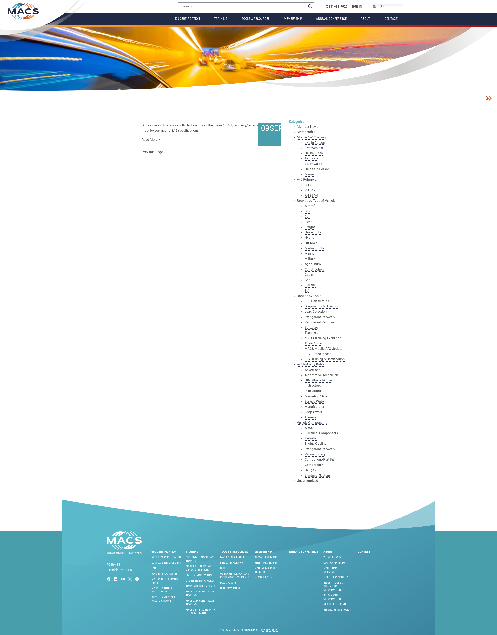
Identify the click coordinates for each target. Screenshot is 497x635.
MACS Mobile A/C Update (323, 349)
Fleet (308, 222)
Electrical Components (321, 433)
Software (311, 327)
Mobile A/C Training (311, 137)
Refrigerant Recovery (320, 317)
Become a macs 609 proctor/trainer (163, 599)
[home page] (124, 552)
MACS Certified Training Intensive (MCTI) (201, 611)
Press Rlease (321, 354)
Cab (307, 280)
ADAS (309, 428)
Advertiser (312, 370)
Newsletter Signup (335, 604)
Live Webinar (314, 148)
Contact (391, 19)
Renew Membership (266, 562)
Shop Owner (313, 412)
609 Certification (187, 19)
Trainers (310, 417)
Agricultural (313, 264)
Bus (307, 211)
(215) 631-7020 (337, 6)
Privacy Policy (269, 629)
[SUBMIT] (310, 6)
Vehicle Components (312, 422)
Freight (310, 227)
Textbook (311, 158)
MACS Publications (232, 557)
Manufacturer (314, 407)
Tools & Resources (256, 19)
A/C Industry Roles (310, 364)
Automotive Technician (321, 375)
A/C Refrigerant (308, 179)
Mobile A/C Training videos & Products (198, 568)
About (365, 19)
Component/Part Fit (319, 459)
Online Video (314, 153)
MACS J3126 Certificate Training (200, 593)
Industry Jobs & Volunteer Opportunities (333, 586)
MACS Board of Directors (332, 569)
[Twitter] (130, 579)
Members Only (263, 577)
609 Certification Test (165, 573)
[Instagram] (137, 579)
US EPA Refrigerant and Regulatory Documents (234, 575)
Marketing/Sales (317, 396)
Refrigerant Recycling (320, 322)
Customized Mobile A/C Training (200, 559)
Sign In (356, 6)
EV (307, 290)
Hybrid (309, 237)
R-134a (310, 190)
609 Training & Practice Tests (166, 581)
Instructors (313, 391)
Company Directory (335, 562)
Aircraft (310, 206)
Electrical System (317, 475)
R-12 (308, 185)
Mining (310, 253)
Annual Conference (331, 19)
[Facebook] (109, 579)
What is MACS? (332, 557)
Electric (310, 285)
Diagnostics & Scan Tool (322, 306)
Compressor (314, 465)
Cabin (309, 275)
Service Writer (315, 401)
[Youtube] (123, 579)
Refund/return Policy (337, 609)
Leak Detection (316, 311)
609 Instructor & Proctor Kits (161, 589)
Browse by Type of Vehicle (316, 201)
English (380, 6)
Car (307, 216)
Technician (312, 333)
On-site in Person (317, 169)
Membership (293, 19)
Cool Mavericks (230, 588)
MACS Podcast (229, 582)
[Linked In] (116, 579)
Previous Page (152, 152)
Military (310, 259)
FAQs (154, 568)
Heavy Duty (313, 232)
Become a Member (266, 557)
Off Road (311, 243)
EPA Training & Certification (325, 359)
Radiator (311, 438)
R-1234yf (311, 195)
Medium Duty (314, 248)
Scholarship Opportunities (332, 597)
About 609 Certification (166, 557)
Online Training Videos (200, 580)
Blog (223, 568)
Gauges (310, 470)
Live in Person (315, 142)
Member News (307, 127)
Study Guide (313, 164)
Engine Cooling (316, 443)
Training (220, 19)
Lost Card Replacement (166, 562)
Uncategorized (307, 481)
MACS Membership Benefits (266, 569)
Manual (310, 174)
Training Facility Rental (201, 586)
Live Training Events (199, 575)
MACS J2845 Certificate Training (200, 602)
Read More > (151, 140)
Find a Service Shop (232, 562)
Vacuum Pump (315, 454)
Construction (314, 269)
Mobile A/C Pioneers (335, 577)
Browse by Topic (309, 296)
